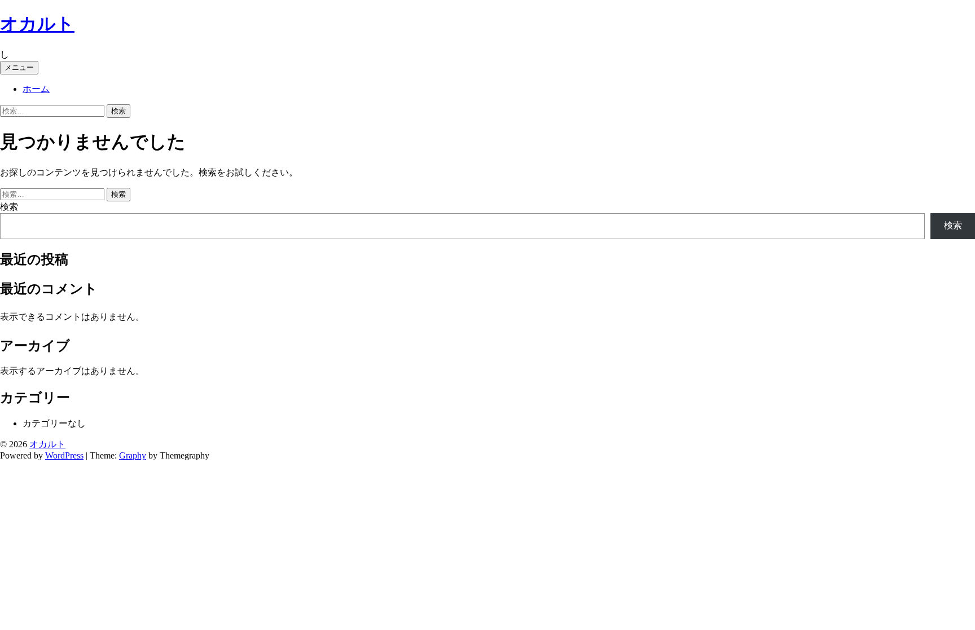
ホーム (36, 89)
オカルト (37, 24)
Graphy (132, 455)
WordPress (64, 455)
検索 (9, 207)
